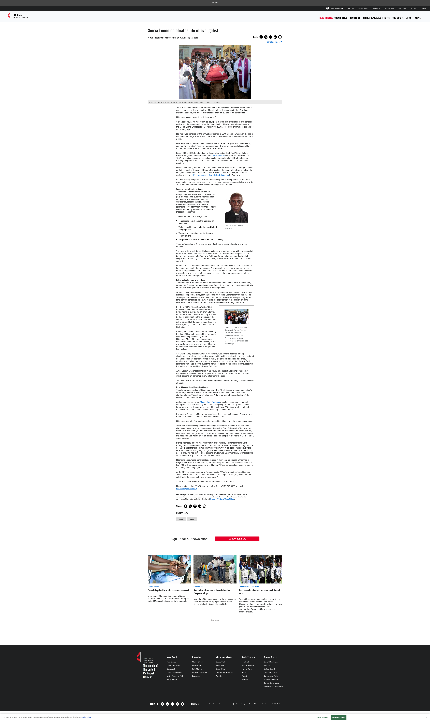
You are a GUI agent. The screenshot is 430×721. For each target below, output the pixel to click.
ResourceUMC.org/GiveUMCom (222, 499)
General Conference (372, 17)
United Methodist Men (174, 672)
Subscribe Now (237, 538)
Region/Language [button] (337, 8)
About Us (265, 704)
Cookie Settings (277, 704)
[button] (163, 704)
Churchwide (397, 17)
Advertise (212, 704)
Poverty (244, 676)
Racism (244, 672)
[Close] (426, 717)
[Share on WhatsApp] (270, 37)
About (409, 17)
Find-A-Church (363, 8)
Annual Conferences (271, 679)
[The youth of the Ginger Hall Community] (236, 316)
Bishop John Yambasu (210, 401)
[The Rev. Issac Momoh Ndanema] (236, 207)
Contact (221, 704)
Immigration (355, 17)
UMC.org (413, 8)
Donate (418, 17)
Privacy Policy (240, 704)
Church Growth (197, 662)
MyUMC (424, 8)
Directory (350, 8)
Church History (221, 669)
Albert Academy (217, 155)
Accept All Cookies (338, 717)
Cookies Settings (322, 717)
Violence (245, 679)
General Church (270, 657)
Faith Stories (171, 662)
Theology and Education (249, 586)
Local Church (172, 657)
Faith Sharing (197, 669)
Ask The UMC (376, 8)
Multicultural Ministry (199, 672)
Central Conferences (271, 683)
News (181, 519)
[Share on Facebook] (261, 37)
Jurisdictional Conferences (273, 686)
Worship (219, 676)
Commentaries (340, 17)
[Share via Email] (280, 37)
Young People (172, 679)
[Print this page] (275, 37)
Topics (387, 17)
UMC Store (402, 8)
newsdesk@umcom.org (186, 488)
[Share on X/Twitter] (266, 37)
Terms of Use (253, 704)
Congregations (172, 669)
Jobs (230, 704)
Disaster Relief (221, 662)
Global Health (153, 586)
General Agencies (270, 672)
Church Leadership (173, 665)
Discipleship (196, 665)
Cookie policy (86, 717)
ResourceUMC (390, 8)
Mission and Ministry (224, 657)
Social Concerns (248, 657)
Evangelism (196, 657)
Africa (192, 519)
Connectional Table (271, 676)
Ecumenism (196, 676)
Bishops (267, 665)
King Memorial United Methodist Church (211, 175)
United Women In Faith (175, 676)
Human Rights (247, 669)
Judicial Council (269, 669)
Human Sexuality (248, 665)
